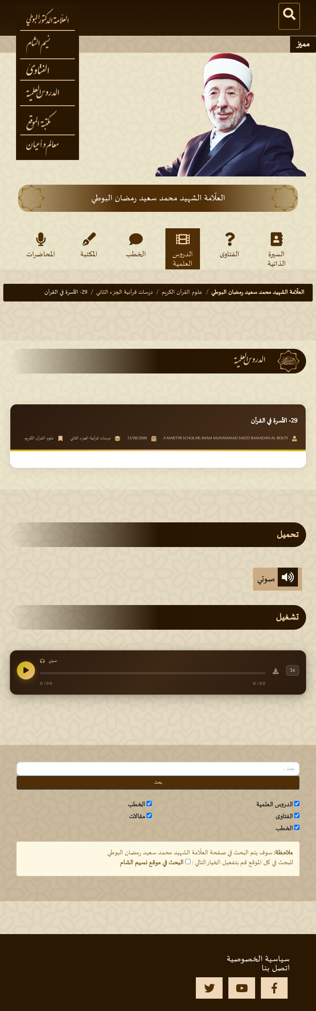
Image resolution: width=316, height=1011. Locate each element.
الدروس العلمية (182, 258)
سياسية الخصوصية (258, 959)
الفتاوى (229, 254)
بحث (158, 782)
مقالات (137, 816)
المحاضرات (40, 254)
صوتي (267, 579)
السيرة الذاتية (276, 258)
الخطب (136, 254)
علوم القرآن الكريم (182, 292)
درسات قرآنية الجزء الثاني (124, 292)
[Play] (26, 670)
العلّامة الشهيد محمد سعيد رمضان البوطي (257, 292)
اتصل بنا (276, 968)
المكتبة (89, 254)
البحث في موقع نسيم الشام (152, 862)
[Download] (275, 672)
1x (292, 670)
